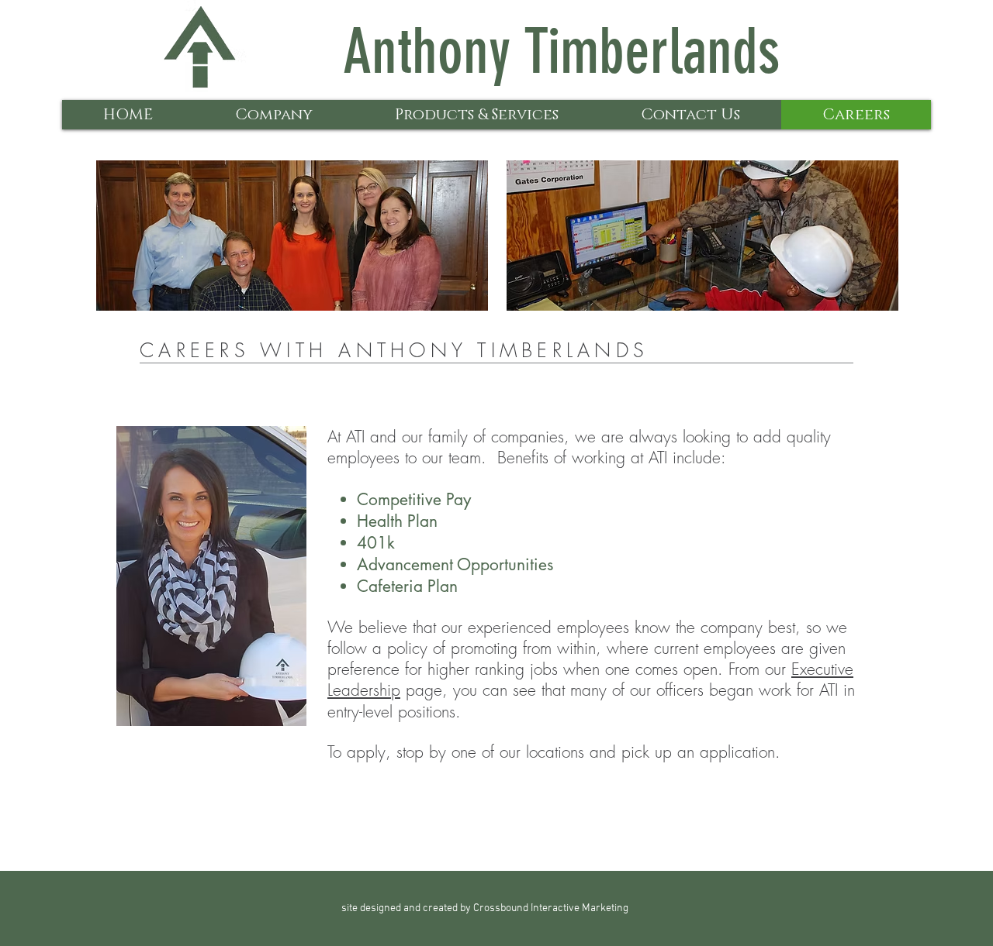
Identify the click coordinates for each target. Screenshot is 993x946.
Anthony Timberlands (561, 51)
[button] (274, 114)
